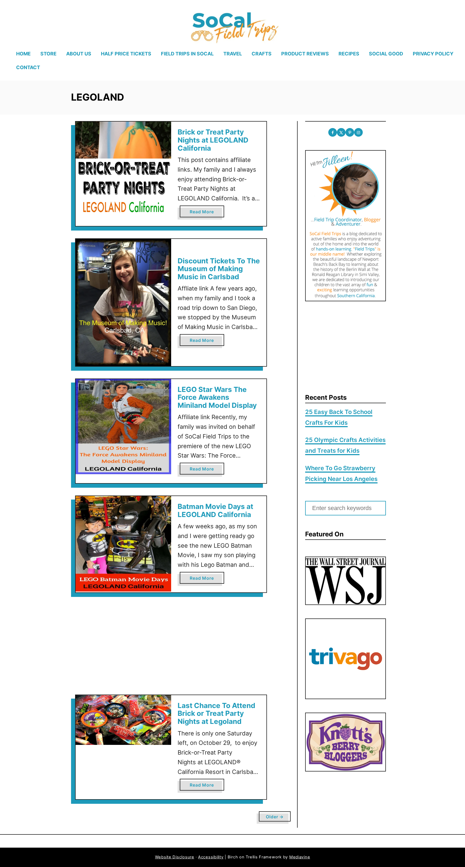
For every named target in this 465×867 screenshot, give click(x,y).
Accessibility (211, 857)
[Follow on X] (341, 132)
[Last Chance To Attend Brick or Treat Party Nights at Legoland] (123, 720)
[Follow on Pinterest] (350, 132)
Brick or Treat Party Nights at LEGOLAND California (213, 140)
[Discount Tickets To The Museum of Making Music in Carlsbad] (123, 302)
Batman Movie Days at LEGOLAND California (215, 510)
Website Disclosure (174, 857)
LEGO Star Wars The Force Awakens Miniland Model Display (217, 397)
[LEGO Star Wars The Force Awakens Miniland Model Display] (123, 427)
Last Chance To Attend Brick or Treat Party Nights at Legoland (216, 713)
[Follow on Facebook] (332, 132)
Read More (203, 213)
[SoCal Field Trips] (234, 26)
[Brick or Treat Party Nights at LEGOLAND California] (123, 169)
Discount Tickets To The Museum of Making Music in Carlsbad (219, 269)
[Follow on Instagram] (358, 132)
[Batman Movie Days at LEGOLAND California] (123, 544)
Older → (275, 816)
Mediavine (299, 857)
